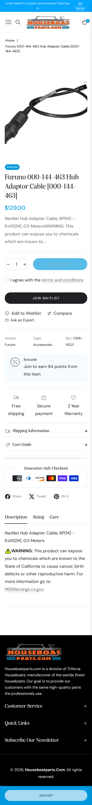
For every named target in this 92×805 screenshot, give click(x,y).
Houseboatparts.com (45, 769)
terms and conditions (63, 280)
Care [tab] (54, 517)
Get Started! (80, 6)
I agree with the (47, 280)
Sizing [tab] (38, 517)
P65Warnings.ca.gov (24, 589)
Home (9, 40)
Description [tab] (16, 517)
